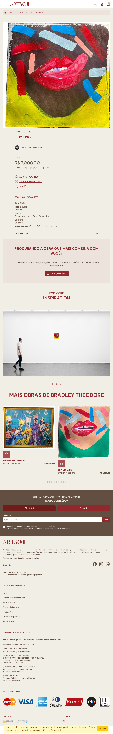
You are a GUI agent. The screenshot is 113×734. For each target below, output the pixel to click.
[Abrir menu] (4, 4)
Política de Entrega (11, 607)
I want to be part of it (12, 616)
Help (5, 593)
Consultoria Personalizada (14, 598)
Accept (102, 728)
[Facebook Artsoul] (94, 564)
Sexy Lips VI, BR (65, 470)
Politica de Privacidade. (60, 528)
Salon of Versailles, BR (14, 460)
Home (10, 13)
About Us (7, 565)
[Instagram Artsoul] (101, 564)
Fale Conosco (58, 273)
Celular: (7, 516)
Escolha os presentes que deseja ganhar (25, 574)
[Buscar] (95, 4)
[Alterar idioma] (63, 721)
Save (106, 520)
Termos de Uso (42, 528)
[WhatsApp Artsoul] (107, 564)
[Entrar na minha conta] (102, 4)
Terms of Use (8, 621)
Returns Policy (9, 602)
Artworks (23, 13)
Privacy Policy (9, 612)
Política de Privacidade (51, 730)
